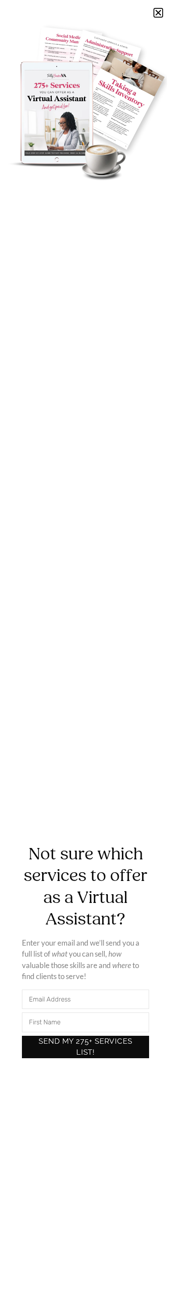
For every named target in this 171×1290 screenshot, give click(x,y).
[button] (158, 13)
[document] (85, 645)
